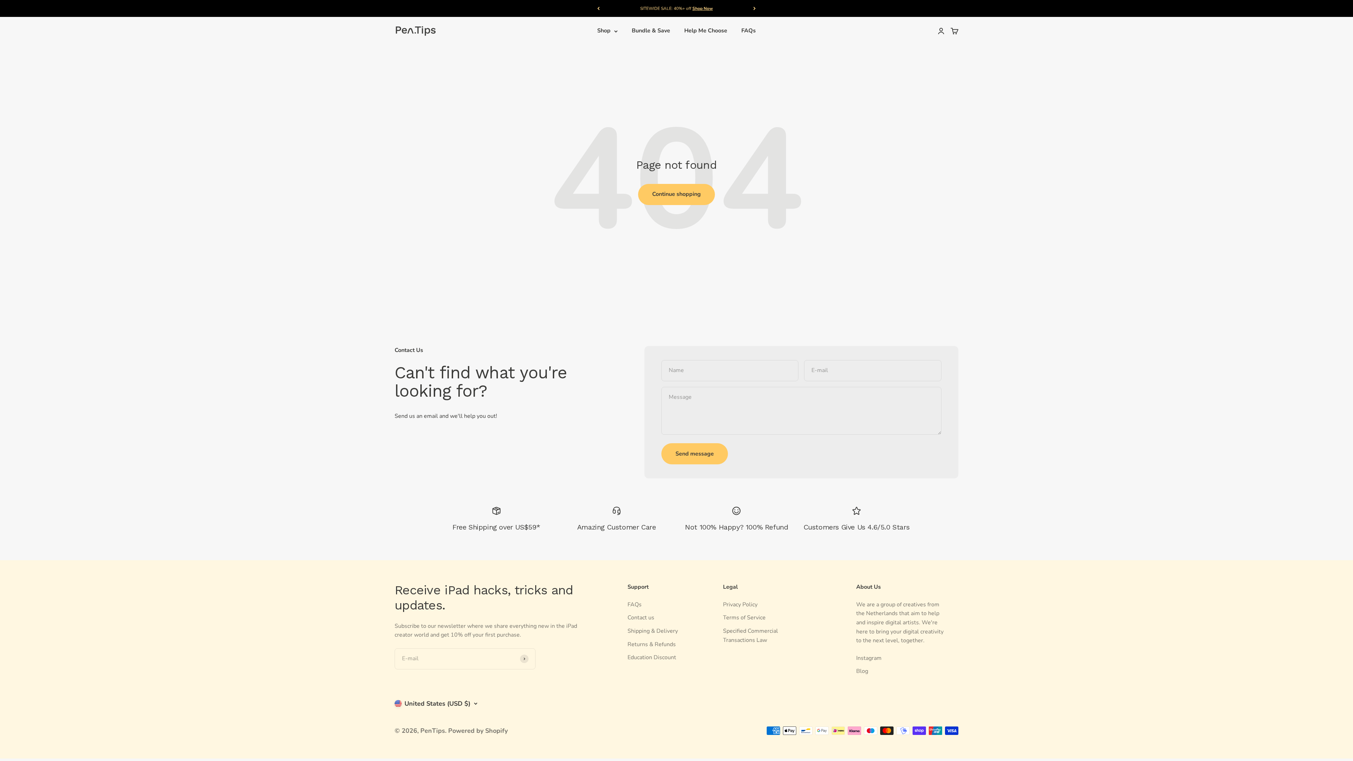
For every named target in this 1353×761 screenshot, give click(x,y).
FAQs (748, 31)
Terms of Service (744, 617)
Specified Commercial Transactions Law (750, 635)
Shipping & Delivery (653, 631)
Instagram (869, 658)
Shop (604, 31)
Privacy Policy (740, 604)
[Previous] (598, 8)
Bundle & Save (651, 31)
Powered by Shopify (478, 730)
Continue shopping (676, 194)
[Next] (754, 8)
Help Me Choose (705, 31)
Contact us (641, 617)
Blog (862, 671)
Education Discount (652, 657)
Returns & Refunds (652, 644)
